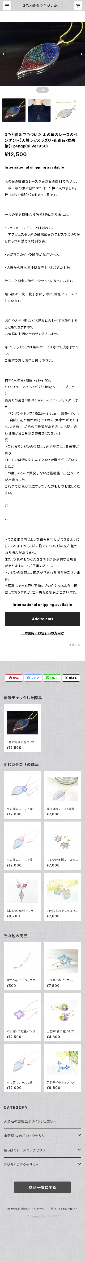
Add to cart (42, 619)
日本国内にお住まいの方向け (42, 633)
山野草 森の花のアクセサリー (26, 1136)
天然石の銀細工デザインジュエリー (30, 1121)
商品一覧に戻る (42, 1187)
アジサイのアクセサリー (21, 1165)
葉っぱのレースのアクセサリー (26, 1150)
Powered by (37, 1216)
